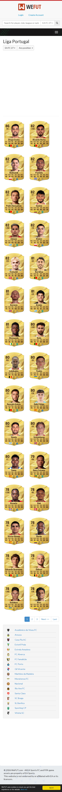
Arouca (18, 634)
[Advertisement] (31, 84)
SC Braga (19, 698)
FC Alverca (20, 654)
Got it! (51, 788)
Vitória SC (19, 713)
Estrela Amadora (22, 649)
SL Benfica (20, 703)
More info (24, 789)
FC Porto (19, 664)
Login (20, 15)
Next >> (45, 619)
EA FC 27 (9, 48)
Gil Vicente (20, 669)
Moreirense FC (22, 679)
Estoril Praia (20, 644)
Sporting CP (20, 708)
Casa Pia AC (20, 639)
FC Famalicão (21, 659)
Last (55, 619)
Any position (25, 48)
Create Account (36, 15)
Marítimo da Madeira (24, 674)
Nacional (19, 683)
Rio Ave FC (20, 688)
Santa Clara (20, 693)
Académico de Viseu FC (26, 630)
